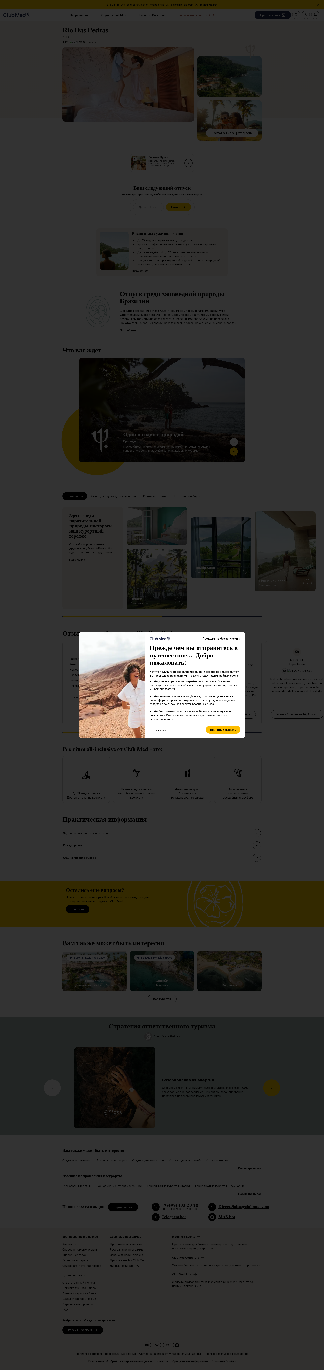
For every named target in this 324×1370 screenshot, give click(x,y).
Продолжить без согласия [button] (221, 638)
